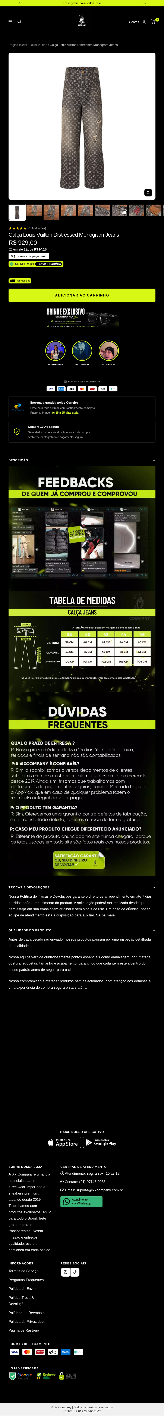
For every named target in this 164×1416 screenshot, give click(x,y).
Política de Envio (22, 1289)
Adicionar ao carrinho (82, 295)
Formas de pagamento (31, 256)
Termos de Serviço (23, 1271)
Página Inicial (18, 45)
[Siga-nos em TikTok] (75, 1272)
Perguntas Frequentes (26, 1280)
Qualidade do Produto (30, 930)
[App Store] (64, 1147)
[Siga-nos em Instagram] (65, 1272)
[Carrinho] (153, 21)
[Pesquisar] (19, 22)
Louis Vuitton (38, 45)
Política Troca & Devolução (21, 1301)
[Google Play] (101, 1147)
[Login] (144, 22)
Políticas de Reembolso (27, 1313)
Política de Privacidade (27, 1322)
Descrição (18, 460)
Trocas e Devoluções (29, 887)
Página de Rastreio (24, 1330)
